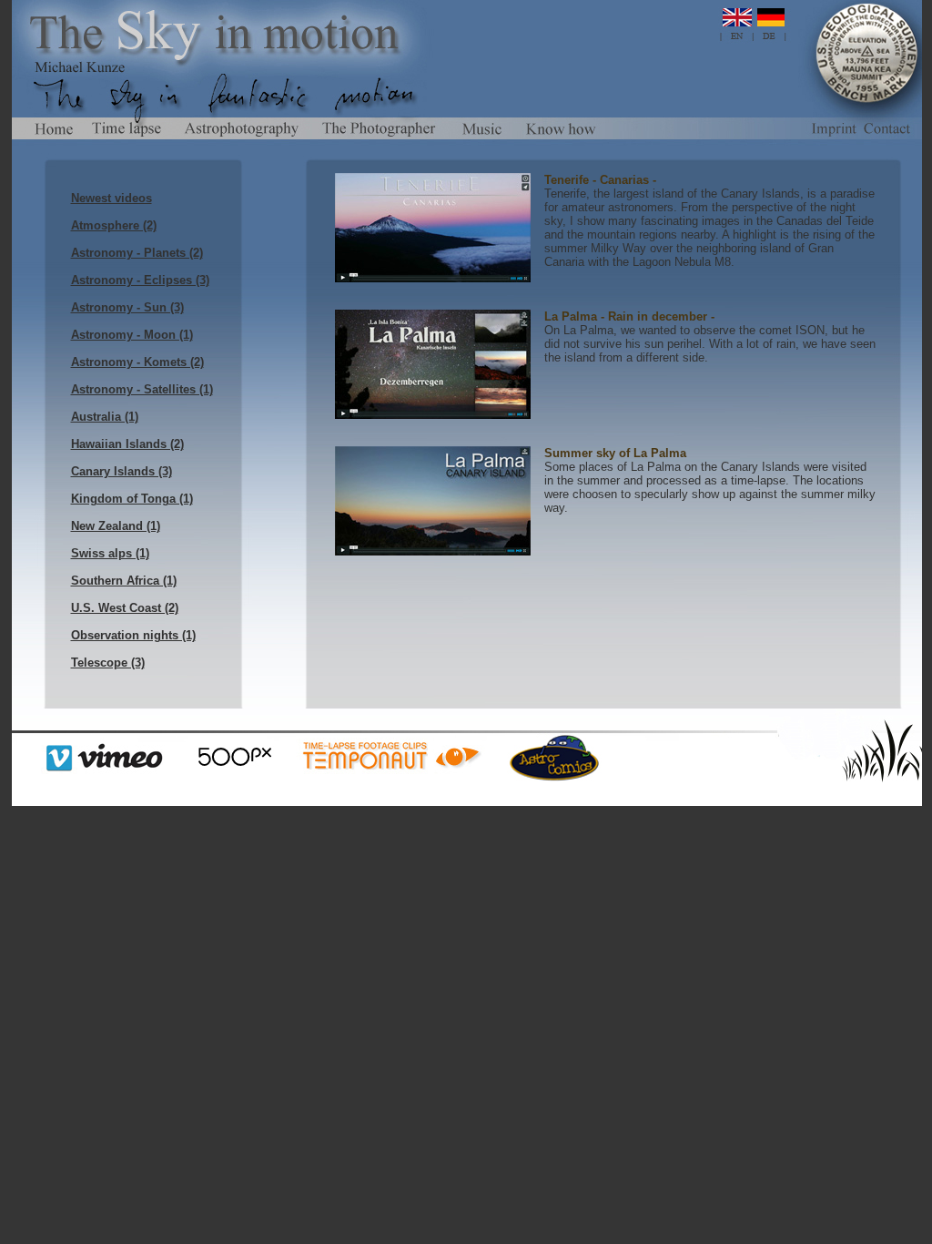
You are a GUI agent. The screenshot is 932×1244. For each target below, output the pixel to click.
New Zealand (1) (115, 526)
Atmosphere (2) (114, 225)
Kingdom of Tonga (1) (132, 498)
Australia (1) (104, 416)
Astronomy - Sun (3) (127, 307)
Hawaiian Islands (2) (127, 444)
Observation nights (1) (133, 635)
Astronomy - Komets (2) (137, 362)
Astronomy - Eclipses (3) (140, 280)
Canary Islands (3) (121, 471)
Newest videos (111, 198)
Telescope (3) (108, 662)
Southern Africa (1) (124, 580)
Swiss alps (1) (110, 553)
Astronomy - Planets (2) (137, 253)
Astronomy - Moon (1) (132, 335)
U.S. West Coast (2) (124, 608)
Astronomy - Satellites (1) (142, 389)
